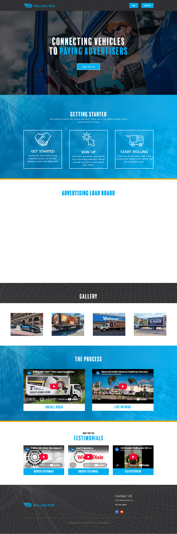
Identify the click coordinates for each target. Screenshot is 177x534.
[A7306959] (109, 335)
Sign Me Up (88, 66)
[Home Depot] (68, 335)
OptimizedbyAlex (103, 522)
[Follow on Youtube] (122, 512)
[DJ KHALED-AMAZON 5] (150, 335)
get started (42, 151)
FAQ (133, 5)
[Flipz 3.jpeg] (27, 335)
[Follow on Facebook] (117, 512)
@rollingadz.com (124, 500)
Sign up (147, 5)
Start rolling (134, 152)
